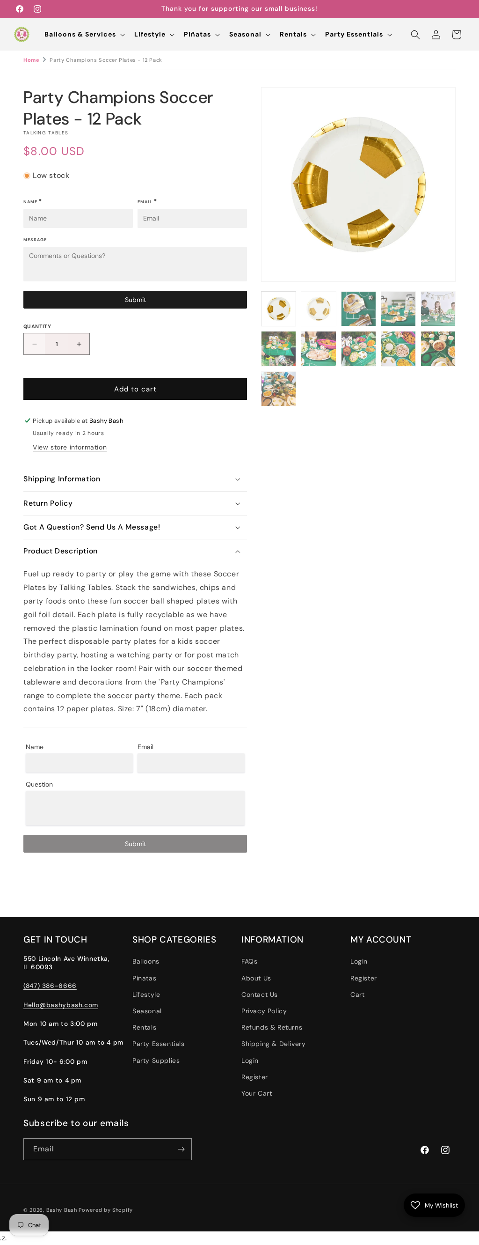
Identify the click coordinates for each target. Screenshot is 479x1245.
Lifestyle (146, 994)
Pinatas (144, 978)
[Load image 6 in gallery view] (278, 348)
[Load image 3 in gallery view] (358, 308)
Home (31, 60)
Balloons (146, 961)
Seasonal (147, 1011)
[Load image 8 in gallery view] (358, 348)
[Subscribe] (181, 1149)
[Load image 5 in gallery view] (438, 308)
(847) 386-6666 (50, 985)
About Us (256, 978)
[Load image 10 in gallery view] (438, 348)
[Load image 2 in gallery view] (318, 308)
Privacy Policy (264, 1011)
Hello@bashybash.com (60, 1005)
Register (254, 1077)
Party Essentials (158, 1043)
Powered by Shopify (106, 1210)
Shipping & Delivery (273, 1043)
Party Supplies (156, 1060)
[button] (84, 34)
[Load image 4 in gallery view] (398, 308)
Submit (135, 299)
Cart (357, 994)
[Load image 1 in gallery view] (278, 308)
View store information (70, 447)
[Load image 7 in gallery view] (318, 348)
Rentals (144, 1027)
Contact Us (259, 994)
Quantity (37, 326)
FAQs (249, 961)
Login (250, 1060)
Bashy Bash (61, 1210)
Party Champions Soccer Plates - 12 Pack (106, 60)
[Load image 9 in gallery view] (398, 348)
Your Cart (256, 1093)
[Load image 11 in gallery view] (278, 388)
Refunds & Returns (271, 1027)
